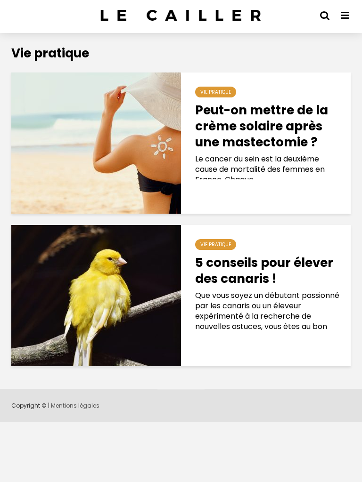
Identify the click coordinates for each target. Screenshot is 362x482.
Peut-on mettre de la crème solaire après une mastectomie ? (261, 126)
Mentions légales (75, 406)
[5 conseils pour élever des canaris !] (96, 294)
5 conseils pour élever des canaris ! (264, 271)
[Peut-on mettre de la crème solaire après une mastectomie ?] (96, 142)
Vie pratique (215, 92)
